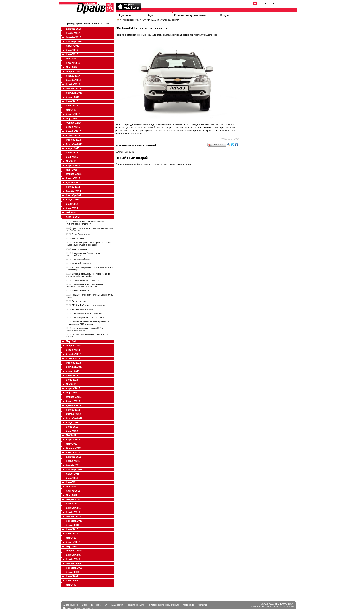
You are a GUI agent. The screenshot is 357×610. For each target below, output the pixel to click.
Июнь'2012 (72, 431)
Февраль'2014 (74, 345)
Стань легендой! (76, 301)
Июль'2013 (72, 375)
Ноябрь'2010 (73, 512)
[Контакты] (284, 5)
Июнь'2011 (72, 482)
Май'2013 (71, 384)
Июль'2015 (72, 152)
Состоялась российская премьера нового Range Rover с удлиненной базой (88, 243)
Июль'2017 (72, 50)
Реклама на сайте (135, 605)
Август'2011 (72, 474)
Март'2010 (71, 546)
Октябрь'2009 (73, 563)
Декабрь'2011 (73, 456)
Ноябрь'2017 (73, 33)
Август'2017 (72, 46)
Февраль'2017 (74, 71)
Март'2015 (71, 169)
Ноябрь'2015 (73, 135)
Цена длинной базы (78, 259)
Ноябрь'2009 (73, 559)
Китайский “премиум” (79, 263)
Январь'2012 (73, 452)
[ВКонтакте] (237, 144)
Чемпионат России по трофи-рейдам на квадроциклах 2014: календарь (87, 323)
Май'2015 (71, 161)
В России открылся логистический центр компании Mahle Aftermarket (88, 275)
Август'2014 (72, 199)
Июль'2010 (72, 529)
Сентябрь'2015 (74, 144)
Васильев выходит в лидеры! (82, 280)
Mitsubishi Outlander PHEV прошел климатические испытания (85, 222)
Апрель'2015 (73, 165)
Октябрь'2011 (73, 465)
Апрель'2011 (73, 491)
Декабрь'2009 (73, 555)
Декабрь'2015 (73, 131)
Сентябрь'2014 (74, 195)
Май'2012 (71, 435)
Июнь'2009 (72, 580)
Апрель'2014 (73, 216)
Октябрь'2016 (73, 88)
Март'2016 (71, 118)
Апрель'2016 (73, 114)
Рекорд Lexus (75, 238)
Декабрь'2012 (73, 405)
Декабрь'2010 (73, 508)
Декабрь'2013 (73, 354)
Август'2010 (72, 525)
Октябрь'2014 (73, 191)
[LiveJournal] (229, 144)
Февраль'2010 (74, 550)
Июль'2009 (72, 576)
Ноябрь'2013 (73, 358)
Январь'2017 (73, 75)
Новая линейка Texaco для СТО (84, 313)
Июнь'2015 (72, 157)
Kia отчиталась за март (80, 309)
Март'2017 (71, 67)
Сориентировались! (78, 249)
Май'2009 (71, 585)
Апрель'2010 (73, 542)
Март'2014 (71, 341)
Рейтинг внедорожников (190, 15)
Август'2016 (72, 97)
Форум (224, 15)
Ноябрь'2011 (73, 461)
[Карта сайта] (264, 5)
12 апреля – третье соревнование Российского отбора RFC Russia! (84, 285)
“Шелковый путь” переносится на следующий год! (84, 254)
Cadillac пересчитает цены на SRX (85, 318)
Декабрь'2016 (73, 80)
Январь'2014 (73, 350)
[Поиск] (274, 5)
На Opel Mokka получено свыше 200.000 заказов (88, 335)
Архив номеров (70, 605)
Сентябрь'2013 (74, 367)
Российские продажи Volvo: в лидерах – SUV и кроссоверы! (90, 268)
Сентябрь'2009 (74, 568)
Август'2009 (72, 572)
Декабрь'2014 (73, 182)
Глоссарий (96, 605)
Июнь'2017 (72, 54)
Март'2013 (71, 392)
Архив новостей (131, 20)
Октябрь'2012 (73, 414)
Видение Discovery (77, 291)
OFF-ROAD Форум (114, 605)
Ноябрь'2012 (73, 409)
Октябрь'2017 (73, 37)
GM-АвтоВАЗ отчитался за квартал (160, 20)
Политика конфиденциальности (78, 608)
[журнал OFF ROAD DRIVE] (94, 13)
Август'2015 (72, 148)
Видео (151, 15)
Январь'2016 (73, 127)
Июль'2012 (72, 427)
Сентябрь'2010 (74, 521)
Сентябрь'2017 (74, 41)
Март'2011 (71, 495)
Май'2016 (71, 110)
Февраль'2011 (73, 499)
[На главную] (255, 5)
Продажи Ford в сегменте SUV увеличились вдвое (89, 296)
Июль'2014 (72, 204)
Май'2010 (71, 538)
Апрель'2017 (73, 63)
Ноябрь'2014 (73, 187)
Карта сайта (188, 605)
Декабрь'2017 (73, 28)
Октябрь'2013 (73, 362)
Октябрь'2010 (73, 516)
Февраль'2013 (74, 397)
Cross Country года (78, 234)
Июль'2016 (72, 101)
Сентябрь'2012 (74, 418)
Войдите (120, 164)
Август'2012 (72, 422)
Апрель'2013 (73, 388)
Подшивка (124, 15)
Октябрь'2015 (73, 140)
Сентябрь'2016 (74, 93)
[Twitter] (233, 144)
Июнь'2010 (72, 533)
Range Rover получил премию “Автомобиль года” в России (89, 229)
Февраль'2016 (74, 122)
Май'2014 (71, 212)
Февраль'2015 (74, 174)
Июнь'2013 (72, 380)
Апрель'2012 (73, 439)
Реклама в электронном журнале (163, 605)
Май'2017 (71, 58)
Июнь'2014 (72, 208)
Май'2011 (71, 486)
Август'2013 (72, 371)
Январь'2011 (73, 503)
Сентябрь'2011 (74, 469)
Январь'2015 (73, 178)
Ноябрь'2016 (73, 84)
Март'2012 (71, 444)
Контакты (202, 605)
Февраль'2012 (74, 448)
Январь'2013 (73, 401)
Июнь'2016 (72, 105)
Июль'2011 (72, 478)
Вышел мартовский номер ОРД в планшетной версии (84, 329)
